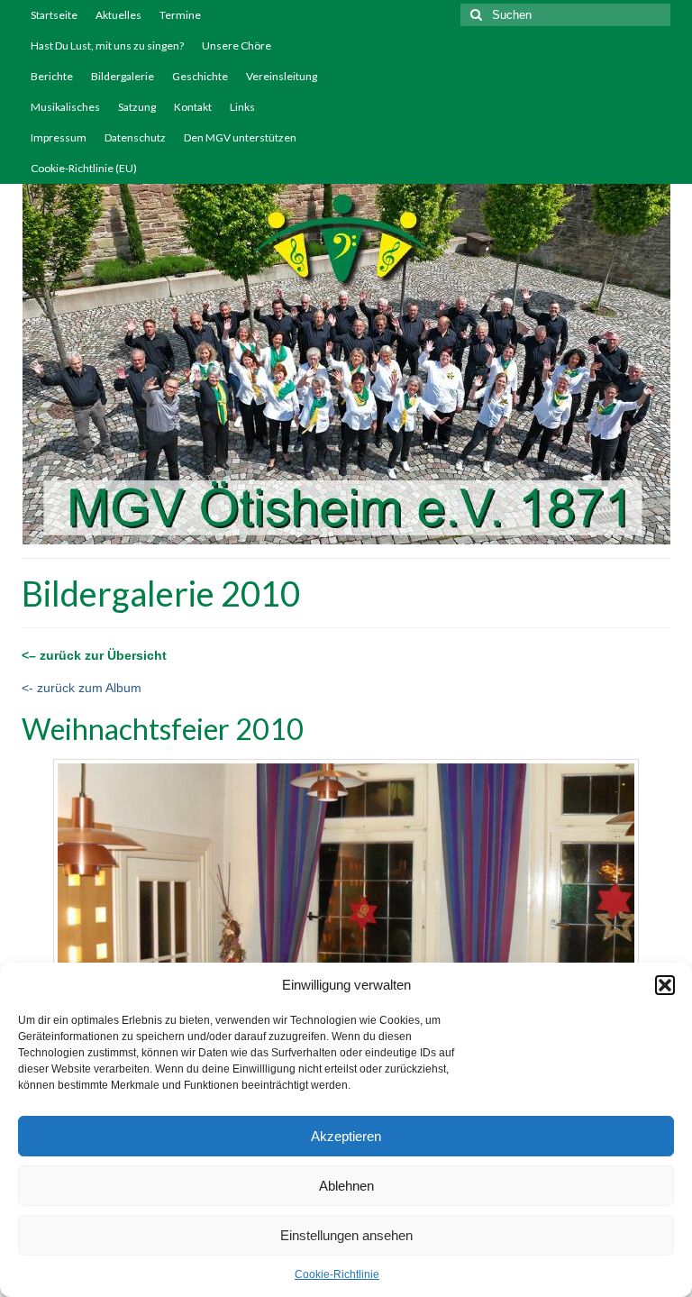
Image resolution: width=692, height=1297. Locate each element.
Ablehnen (346, 1185)
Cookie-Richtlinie (337, 1274)
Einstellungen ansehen (346, 1235)
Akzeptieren (346, 1136)
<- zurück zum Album (81, 687)
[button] (665, 985)
